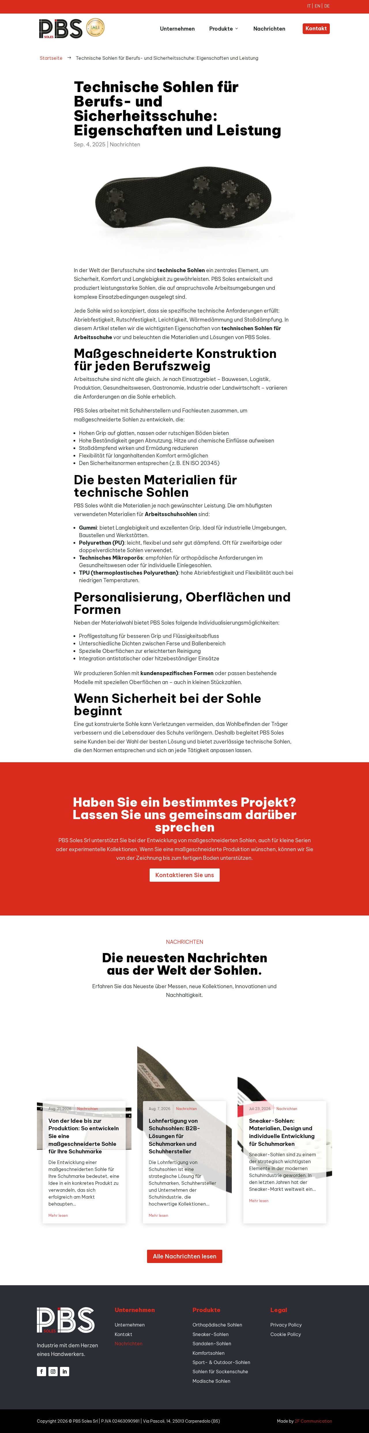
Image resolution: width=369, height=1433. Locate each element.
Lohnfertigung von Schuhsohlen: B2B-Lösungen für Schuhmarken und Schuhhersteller (174, 1136)
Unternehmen (177, 28)
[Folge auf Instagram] (53, 1371)
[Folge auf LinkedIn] (64, 1371)
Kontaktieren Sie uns (184, 875)
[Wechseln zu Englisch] (319, 6)
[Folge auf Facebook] (41, 1371)
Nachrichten (269, 28)
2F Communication (313, 1421)
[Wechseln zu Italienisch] (311, 6)
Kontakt (316, 28)
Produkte (221, 28)
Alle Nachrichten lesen (184, 1256)
